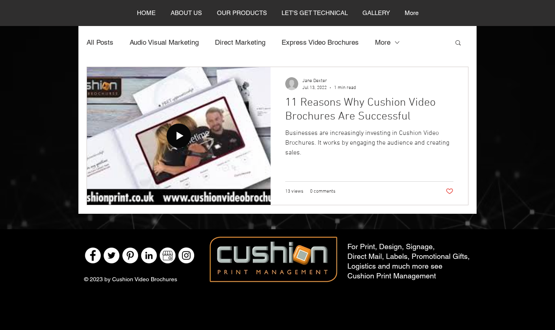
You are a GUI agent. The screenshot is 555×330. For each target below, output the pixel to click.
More (382, 42)
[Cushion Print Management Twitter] (111, 255)
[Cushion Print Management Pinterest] (130, 255)
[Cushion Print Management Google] (168, 255)
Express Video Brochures (320, 42)
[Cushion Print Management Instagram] (186, 255)
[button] (458, 43)
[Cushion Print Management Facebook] (93, 255)
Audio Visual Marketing (164, 42)
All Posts (100, 42)
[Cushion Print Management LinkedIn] (149, 255)
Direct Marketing (240, 42)
